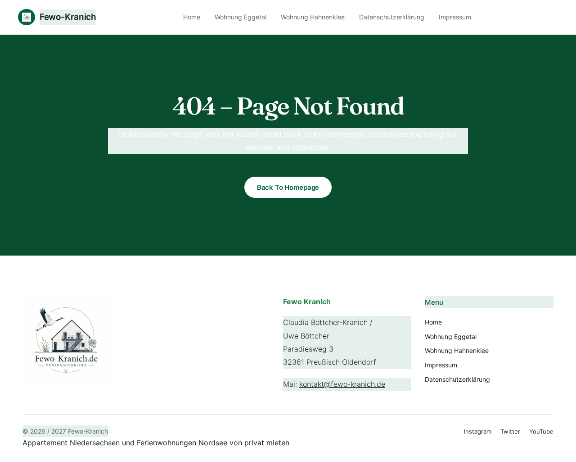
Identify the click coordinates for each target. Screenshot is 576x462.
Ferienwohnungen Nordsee (182, 442)
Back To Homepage (288, 187)
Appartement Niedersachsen (71, 442)
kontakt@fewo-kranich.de (342, 384)
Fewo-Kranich (68, 17)
